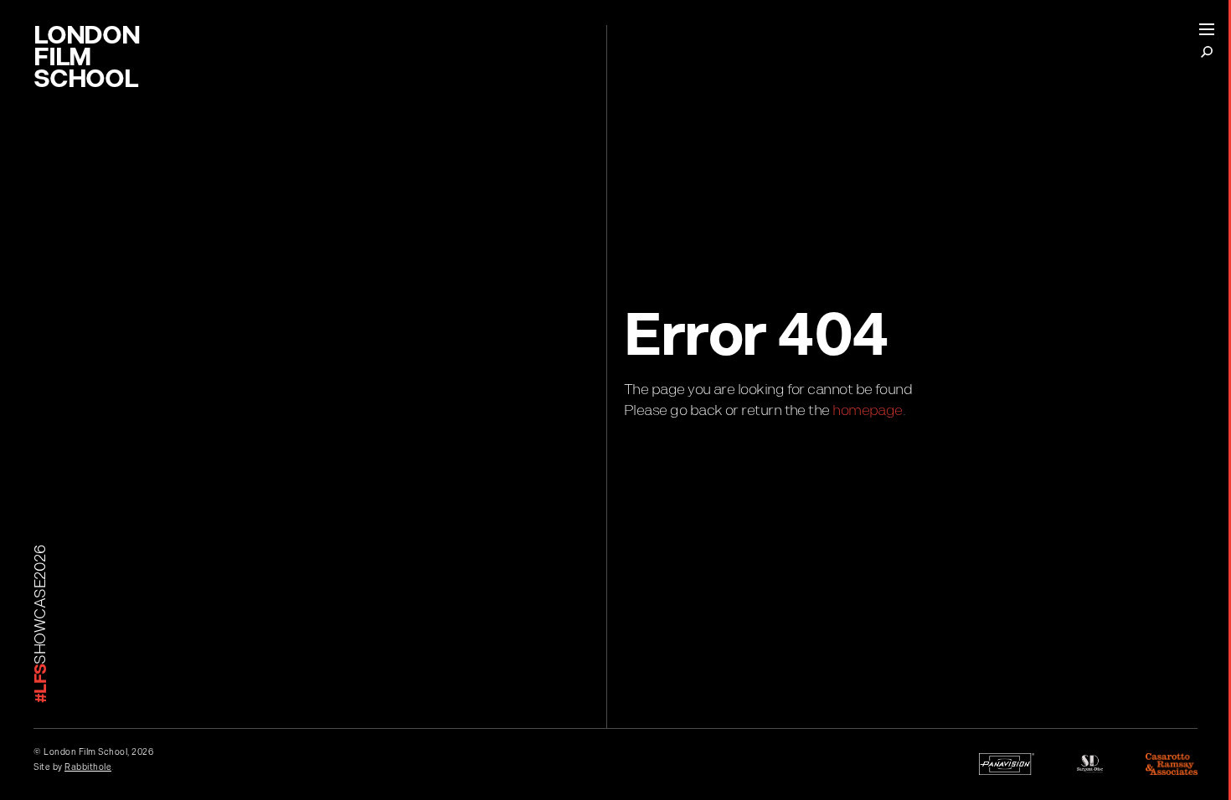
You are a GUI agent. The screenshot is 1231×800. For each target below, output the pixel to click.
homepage (867, 410)
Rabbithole (87, 767)
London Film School (86, 60)
